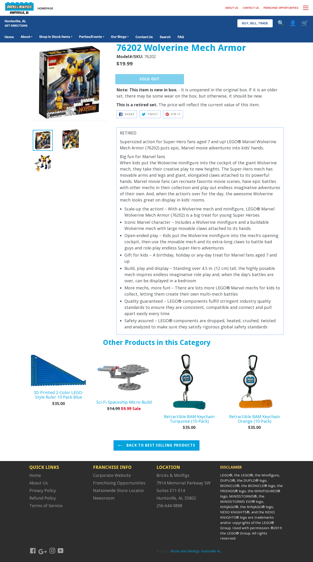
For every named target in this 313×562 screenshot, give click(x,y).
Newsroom (104, 498)
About (26, 37)
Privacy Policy (42, 490)
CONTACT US (251, 7)
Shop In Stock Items (55, 37)
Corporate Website (112, 475)
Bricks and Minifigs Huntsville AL (195, 551)
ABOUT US (231, 7)
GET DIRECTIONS (16, 25)
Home (9, 37)
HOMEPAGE (45, 8)
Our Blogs (120, 37)
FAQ (181, 37)
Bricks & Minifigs (172, 475)
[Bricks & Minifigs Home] (19, 8)
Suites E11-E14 (170, 490)
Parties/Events (91, 37)
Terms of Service (46, 505)
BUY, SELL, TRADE (255, 23)
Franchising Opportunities (119, 483)
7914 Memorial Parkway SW (183, 483)
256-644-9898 (169, 505)
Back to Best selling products (160, 445)
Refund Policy (42, 498)
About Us (38, 483)
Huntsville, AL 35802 (176, 498)
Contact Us (144, 37)
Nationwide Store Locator (118, 490)
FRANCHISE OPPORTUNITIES (281, 7)
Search (165, 37)
